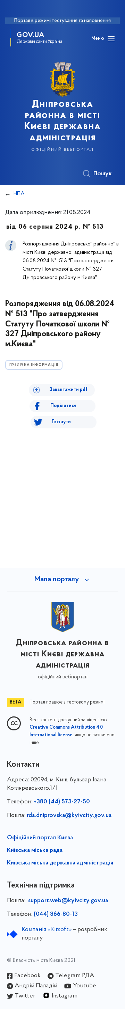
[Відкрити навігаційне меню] (111, 38)
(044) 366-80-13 (56, 914)
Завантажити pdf (69, 389)
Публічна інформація (33, 365)
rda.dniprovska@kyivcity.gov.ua (69, 815)
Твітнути (61, 422)
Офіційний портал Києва (40, 838)
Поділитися (63, 405)
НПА (19, 194)
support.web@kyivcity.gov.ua (68, 901)
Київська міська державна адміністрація (60, 863)
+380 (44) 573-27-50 (62, 802)
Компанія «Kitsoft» (47, 930)
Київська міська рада (34, 850)
